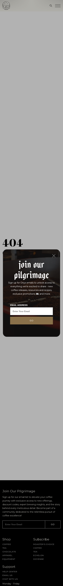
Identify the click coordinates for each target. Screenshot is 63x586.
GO (31, 320)
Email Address (19, 305)
